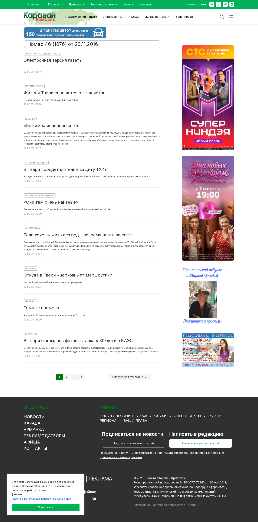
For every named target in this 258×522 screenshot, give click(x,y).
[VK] (94, 499)
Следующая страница (129, 377)
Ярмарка (34, 429)
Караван (34, 423)
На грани (30, 268)
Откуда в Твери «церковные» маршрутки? (68, 275)
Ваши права (135, 420)
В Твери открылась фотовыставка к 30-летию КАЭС (78, 340)
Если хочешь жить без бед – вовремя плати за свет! (78, 234)
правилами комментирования (121, 457)
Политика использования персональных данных (41, 498)
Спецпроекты (187, 416)
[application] (40, 4)
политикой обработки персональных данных (189, 453)
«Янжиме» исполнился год (52, 125)
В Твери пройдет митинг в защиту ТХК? (65, 169)
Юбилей (30, 119)
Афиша (32, 442)
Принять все (45, 507)
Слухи (160, 416)
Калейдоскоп (34, 86)
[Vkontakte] (211, 4)
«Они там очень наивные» (51, 202)
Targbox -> (193, 505)
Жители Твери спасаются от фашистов (64, 92)
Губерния (31, 334)
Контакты (35, 448)
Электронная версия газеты (43, 53)
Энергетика (32, 228)
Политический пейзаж (39, 195)
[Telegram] (225, 4)
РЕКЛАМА (100, 479)
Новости (34, 416)
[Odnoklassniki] (218, 4)
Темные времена (41, 307)
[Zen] (231, 4)
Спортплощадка (36, 162)
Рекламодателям (44, 435)
